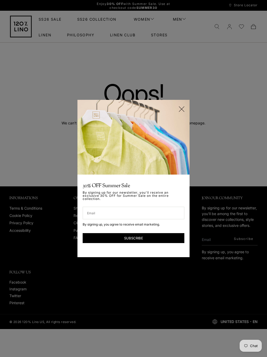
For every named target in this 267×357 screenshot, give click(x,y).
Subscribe (133, 238)
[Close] (181, 109)
